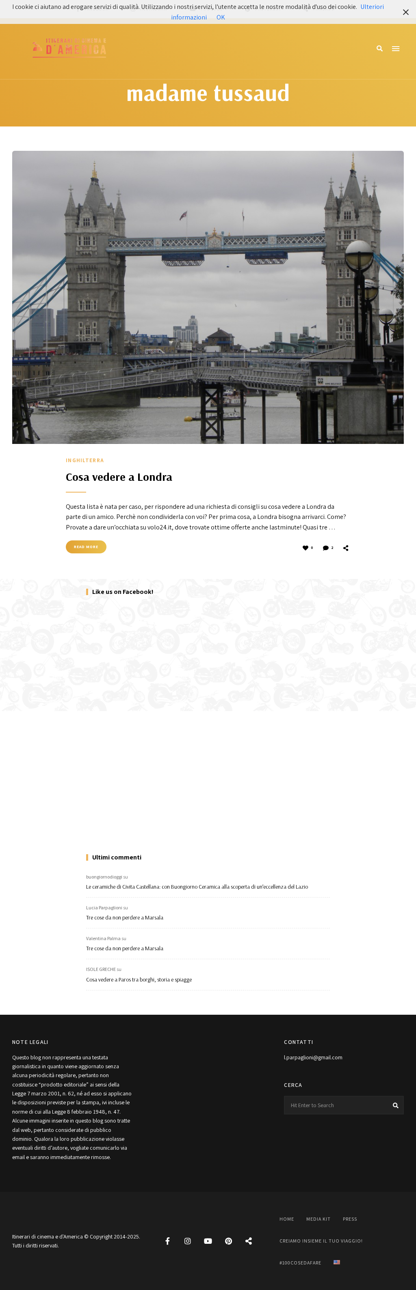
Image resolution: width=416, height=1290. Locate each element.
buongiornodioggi (104, 877)
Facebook (167, 1241)
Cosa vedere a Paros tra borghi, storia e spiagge (139, 979)
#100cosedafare (300, 1263)
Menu (396, 49)
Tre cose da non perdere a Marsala (124, 917)
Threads (249, 1241)
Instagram (188, 1241)
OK (221, 17)
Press (350, 1219)
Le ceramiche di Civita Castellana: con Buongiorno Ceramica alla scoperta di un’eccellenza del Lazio (197, 886)
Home (287, 1219)
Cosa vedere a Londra (119, 476)
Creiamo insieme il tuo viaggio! (321, 1241)
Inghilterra (85, 460)
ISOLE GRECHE (101, 969)
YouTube (208, 1241)
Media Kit (318, 1219)
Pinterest (228, 1241)
